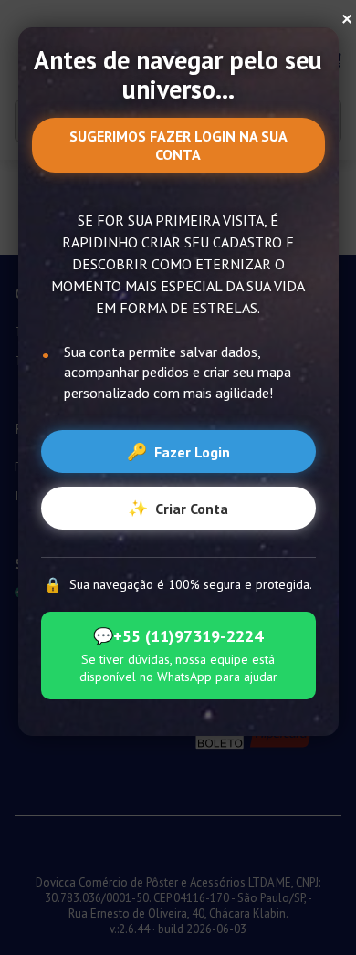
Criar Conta (178, 508)
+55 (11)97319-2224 (178, 635)
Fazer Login (178, 451)
